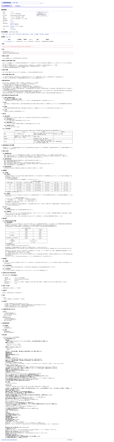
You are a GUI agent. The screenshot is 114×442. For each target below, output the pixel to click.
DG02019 (12, 26)
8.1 (55, 65)
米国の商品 (16, 24)
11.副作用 (31, 34)
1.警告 (3, 34)
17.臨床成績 (41, 34)
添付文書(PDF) (13, 29)
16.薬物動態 (36, 34)
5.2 (34, 82)
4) (10, 263)
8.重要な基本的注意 (25, 34)
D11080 (11, 23)
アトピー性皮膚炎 (6, 58)
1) (19, 176)
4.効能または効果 (12, 34)
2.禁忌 (7, 34)
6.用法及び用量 (18, 34)
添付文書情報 (6, 5)
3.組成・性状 (8, 36)
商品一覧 (12, 24)
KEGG (42, 12)
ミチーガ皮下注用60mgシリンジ (9, 41)
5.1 (27, 251)
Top (42, 3)
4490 (11, 20)
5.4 (35, 82)
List (40, 3)
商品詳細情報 (17, 5)
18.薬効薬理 (46, 34)
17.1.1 (8, 64)
